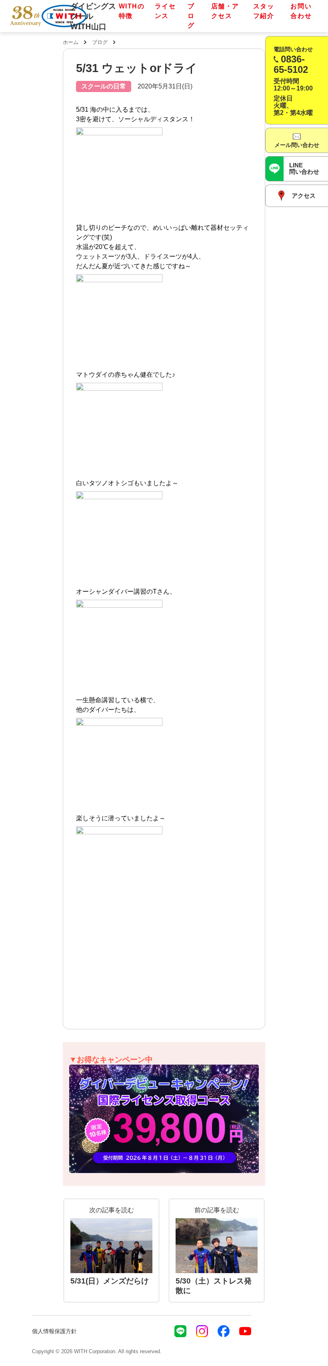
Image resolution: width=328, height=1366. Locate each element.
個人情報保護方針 (54, 1331)
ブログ (191, 16)
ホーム (70, 42)
